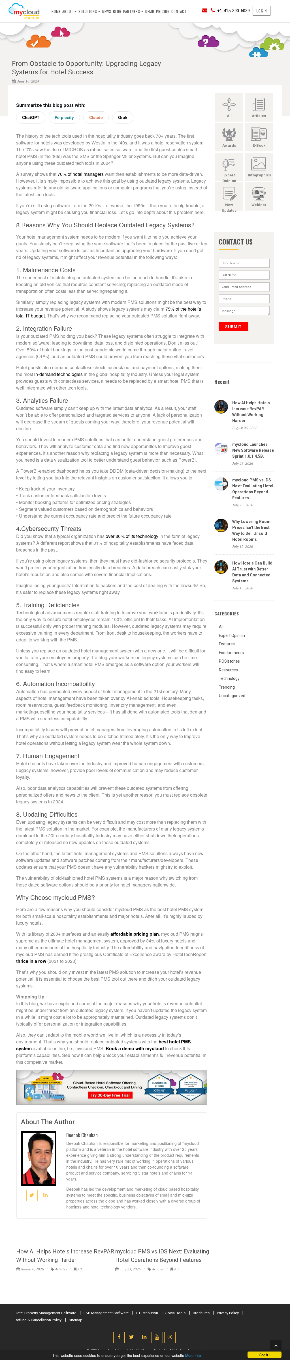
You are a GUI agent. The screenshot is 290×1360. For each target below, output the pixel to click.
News (106, 11)
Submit (233, 327)
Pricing (163, 11)
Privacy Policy (228, 1313)
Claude (96, 117)
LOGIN (261, 11)
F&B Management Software (106, 1313)
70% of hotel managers (80, 174)
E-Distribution (147, 1313)
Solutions (87, 11)
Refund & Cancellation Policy (38, 1320)
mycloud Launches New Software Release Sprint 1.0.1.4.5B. (253, 450)
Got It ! (264, 1354)
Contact (179, 11)
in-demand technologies (58, 374)
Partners (131, 11)
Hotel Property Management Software (45, 1313)
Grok (122, 117)
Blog (117, 11)
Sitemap (75, 1320)
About (67, 11)
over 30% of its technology (132, 536)
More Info (193, 1355)
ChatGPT (30, 117)
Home (56, 11)
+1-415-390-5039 (233, 10)
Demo (149, 11)
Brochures (201, 1313)
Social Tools (175, 1313)
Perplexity (64, 117)
